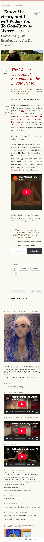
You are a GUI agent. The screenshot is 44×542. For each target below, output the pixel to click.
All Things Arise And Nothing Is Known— (18, 507)
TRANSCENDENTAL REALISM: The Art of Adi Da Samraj (20, 377)
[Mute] (33, 412)
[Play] (7, 412)
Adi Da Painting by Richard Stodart (14, 519)
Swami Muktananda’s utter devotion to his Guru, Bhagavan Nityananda (26, 119)
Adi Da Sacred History (6, 112)
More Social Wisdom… (11, 487)
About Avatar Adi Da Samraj (12, 5)
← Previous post (18, 292)
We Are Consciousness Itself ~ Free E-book (17, 490)
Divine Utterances (22, 93)
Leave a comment (39, 90)
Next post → (36, 292)
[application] (22, 404)
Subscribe (34, 251)
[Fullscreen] (37, 412)
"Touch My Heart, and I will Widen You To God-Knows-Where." (16, 21)
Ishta (22, 111)
